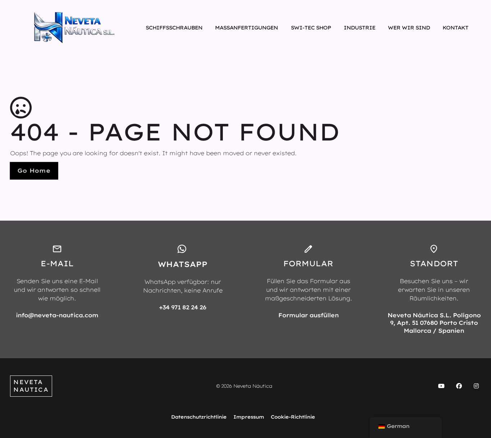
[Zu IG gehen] (476, 386)
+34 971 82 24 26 (182, 307)
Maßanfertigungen (246, 27)
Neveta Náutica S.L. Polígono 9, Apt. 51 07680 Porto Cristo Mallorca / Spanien (434, 323)
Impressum (248, 417)
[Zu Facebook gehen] (459, 386)
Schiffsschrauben (174, 27)
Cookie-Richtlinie (293, 417)
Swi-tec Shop (311, 27)
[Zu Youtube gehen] (441, 386)
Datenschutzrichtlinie (198, 417)
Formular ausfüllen (308, 315)
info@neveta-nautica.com (57, 315)
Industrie (359, 27)
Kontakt (455, 27)
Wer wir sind (409, 27)
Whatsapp (182, 264)
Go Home (34, 170)
